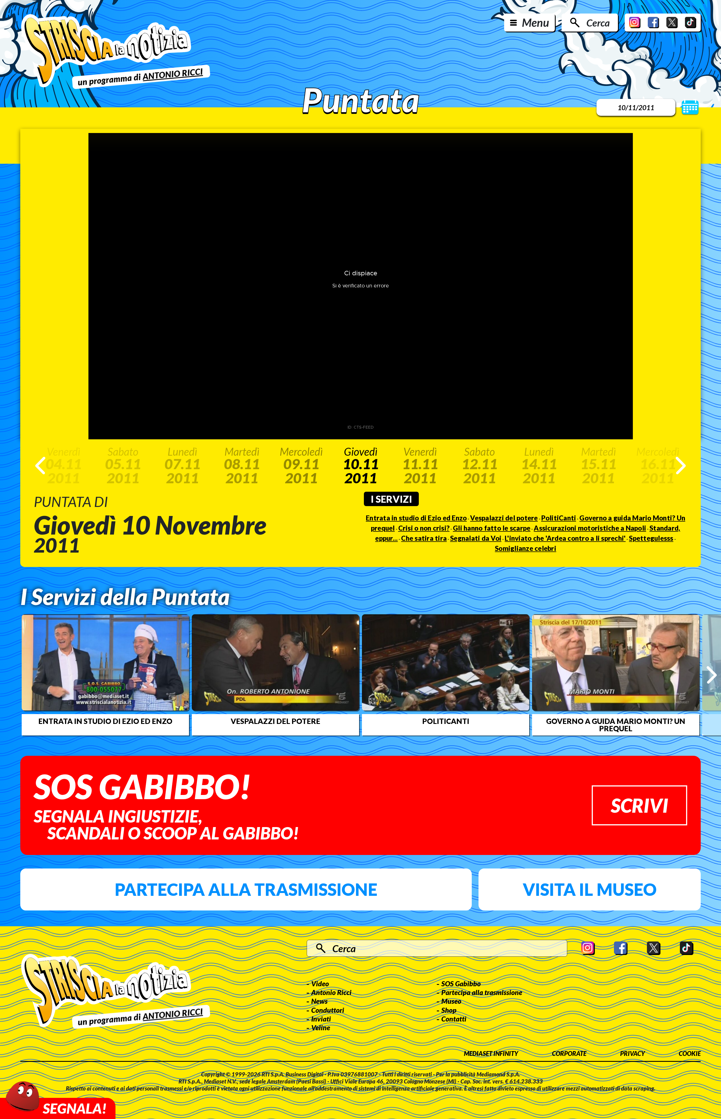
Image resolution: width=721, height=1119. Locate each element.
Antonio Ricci (331, 992)
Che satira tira (424, 538)
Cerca (598, 22)
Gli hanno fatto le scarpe (491, 528)
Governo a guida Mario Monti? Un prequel (615, 724)
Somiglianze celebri (525, 548)
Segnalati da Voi (475, 538)
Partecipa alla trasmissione (246, 889)
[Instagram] (634, 22)
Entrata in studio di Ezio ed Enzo (416, 518)
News (319, 1001)
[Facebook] (653, 22)
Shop (449, 1010)
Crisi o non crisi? (424, 528)
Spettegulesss (651, 538)
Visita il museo (590, 889)
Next (681, 465)
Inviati (321, 1018)
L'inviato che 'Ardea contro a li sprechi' (565, 538)
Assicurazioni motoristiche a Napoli (590, 528)
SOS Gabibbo (461, 983)
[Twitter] (672, 22)
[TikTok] (690, 22)
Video (320, 983)
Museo (451, 1001)
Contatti (453, 1018)
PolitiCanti (558, 518)
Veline (320, 1027)
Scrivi (639, 805)
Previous (40, 465)
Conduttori (327, 1010)
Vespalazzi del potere (504, 518)
